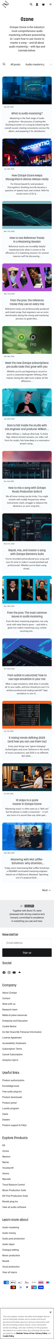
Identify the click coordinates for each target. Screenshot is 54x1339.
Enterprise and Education (15, 1020)
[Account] (37, 4)
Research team (9, 1009)
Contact (6, 998)
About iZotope (9, 992)
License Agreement (12, 1037)
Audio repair (8, 1244)
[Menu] (50, 4)
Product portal (9, 1102)
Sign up (27, 952)
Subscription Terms (12, 1048)
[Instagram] (9, 972)
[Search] (31, 4)
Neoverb (6, 1179)
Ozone (5, 1151)
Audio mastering (34, 64)
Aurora (5, 1173)
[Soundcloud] (19, 972)
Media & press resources (14, 1015)
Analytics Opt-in (10, 1060)
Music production (11, 1255)
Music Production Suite (14, 1190)
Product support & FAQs (14, 1125)
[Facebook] (4, 972)
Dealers (6, 1119)
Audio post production (13, 1238)
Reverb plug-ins (10, 1201)
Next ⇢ (46, 890)
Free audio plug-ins (12, 1091)
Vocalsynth (8, 1167)
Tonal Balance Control (13, 1184)
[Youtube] (14, 972)
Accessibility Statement (14, 1043)
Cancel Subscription (12, 1054)
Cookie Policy (8, 1336)
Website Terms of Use (25, 1333)
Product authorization (13, 1080)
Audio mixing (9, 1233)
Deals (5, 1114)
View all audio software (14, 1207)
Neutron (6, 1156)
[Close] (50, 1312)
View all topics (9, 1272)
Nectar (5, 1162)
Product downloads (12, 1097)
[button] (4, 64)
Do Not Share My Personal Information (22, 1032)
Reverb (5, 1261)
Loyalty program (10, 1108)
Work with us (8, 1004)
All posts (15, 64)
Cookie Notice (9, 1026)
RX (3, 1145)
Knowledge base (10, 1086)
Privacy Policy (41, 1333)
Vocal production (11, 1266)
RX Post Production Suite (15, 1196)
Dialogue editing (10, 1249)
